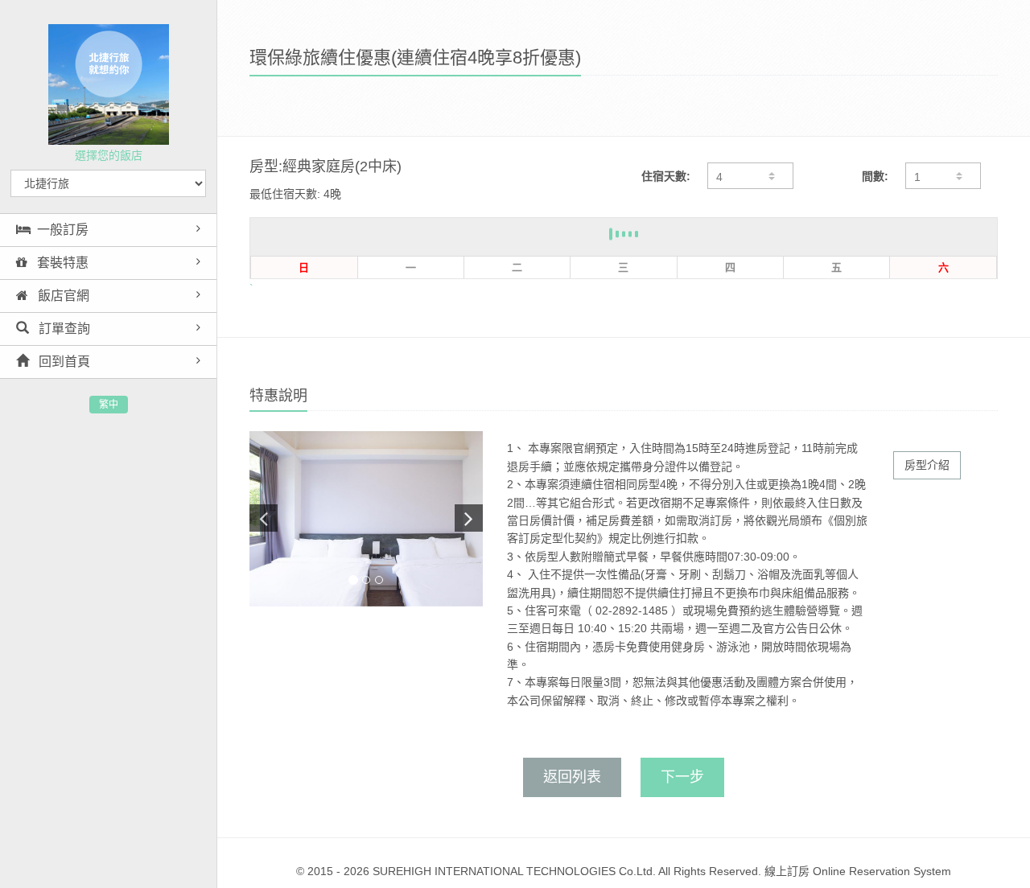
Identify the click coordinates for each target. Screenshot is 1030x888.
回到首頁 (62, 361)
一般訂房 (63, 229)
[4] (750, 175)
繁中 (108, 404)
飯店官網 (62, 295)
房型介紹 (927, 464)
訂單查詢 (62, 328)
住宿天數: (665, 176)
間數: (875, 176)
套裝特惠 (61, 262)
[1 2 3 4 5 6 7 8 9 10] (943, 175)
